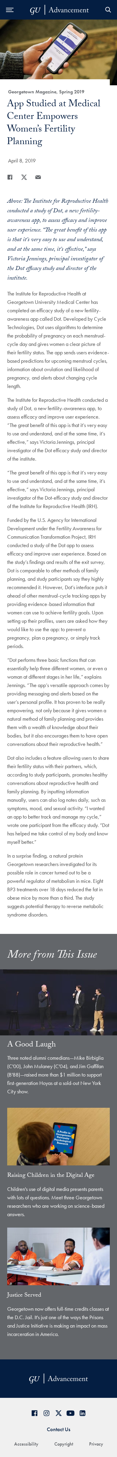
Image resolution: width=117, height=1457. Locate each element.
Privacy (96, 1444)
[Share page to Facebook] (10, 177)
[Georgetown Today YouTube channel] (70, 1413)
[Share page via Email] (38, 177)
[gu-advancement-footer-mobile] (59, 10)
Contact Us (58, 1429)
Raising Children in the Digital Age (50, 1176)
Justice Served (24, 1296)
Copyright (63, 1444)
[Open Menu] (10, 10)
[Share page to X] (24, 177)
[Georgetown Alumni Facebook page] (34, 1413)
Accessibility (26, 1444)
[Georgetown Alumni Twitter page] (58, 1413)
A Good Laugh (31, 1045)
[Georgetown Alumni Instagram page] (46, 1413)
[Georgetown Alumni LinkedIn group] (82, 1413)
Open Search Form (108, 10)
